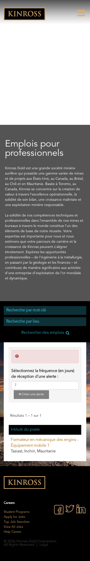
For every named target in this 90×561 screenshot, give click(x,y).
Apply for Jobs (14, 517)
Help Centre (12, 532)
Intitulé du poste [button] (25, 430)
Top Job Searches (17, 522)
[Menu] (84, 13)
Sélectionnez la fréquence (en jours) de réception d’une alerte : (42, 374)
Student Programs (17, 512)
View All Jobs (13, 527)
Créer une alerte (32, 394)
